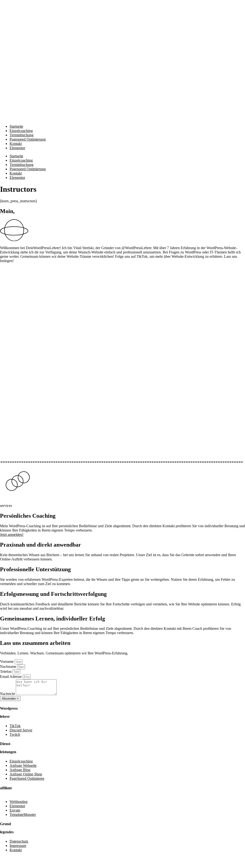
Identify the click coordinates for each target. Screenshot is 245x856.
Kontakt (16, 144)
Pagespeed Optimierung (28, 139)
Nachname (8, 666)
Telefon (6, 671)
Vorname (7, 661)
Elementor (17, 148)
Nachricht (8, 694)
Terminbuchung (21, 135)
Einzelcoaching (21, 131)
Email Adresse (11, 677)
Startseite (16, 126)
